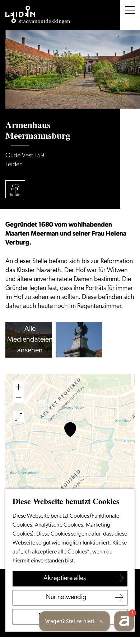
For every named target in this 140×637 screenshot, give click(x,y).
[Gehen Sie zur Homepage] (37, 15)
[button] (70, 430)
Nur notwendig (66, 597)
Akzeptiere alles (64, 578)
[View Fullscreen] (18, 416)
